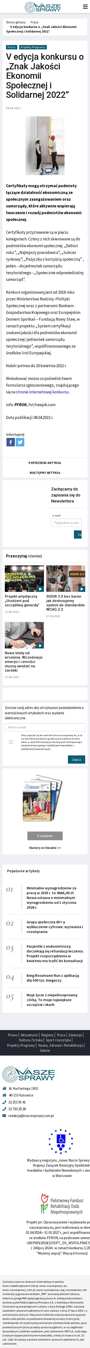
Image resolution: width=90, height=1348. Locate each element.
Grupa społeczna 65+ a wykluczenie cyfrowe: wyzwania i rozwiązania (55, 926)
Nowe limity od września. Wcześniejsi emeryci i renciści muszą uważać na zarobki (23, 662)
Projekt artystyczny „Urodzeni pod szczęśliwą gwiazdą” (22, 600)
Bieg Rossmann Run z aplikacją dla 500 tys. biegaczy (53, 978)
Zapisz (80, 534)
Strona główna (16, 22)
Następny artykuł (45, 473)
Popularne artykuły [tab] (23, 871)
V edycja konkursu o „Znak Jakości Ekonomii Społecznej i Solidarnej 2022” (41, 29)
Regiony (47, 1035)
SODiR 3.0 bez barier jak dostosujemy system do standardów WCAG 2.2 (65, 603)
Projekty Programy (33, 47)
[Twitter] (20, 442)
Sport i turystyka (58, 1040)
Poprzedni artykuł (45, 463)
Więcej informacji (75, 1253)
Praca (34, 22)
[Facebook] (10, 442)
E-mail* (57, 515)
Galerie (45, 1050)
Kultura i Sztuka (30, 1040)
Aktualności (29, 1035)
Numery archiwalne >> (45, 848)
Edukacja (75, 1035)
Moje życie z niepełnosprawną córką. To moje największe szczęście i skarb (52, 999)
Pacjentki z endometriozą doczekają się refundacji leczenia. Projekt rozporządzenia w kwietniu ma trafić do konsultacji (55, 953)
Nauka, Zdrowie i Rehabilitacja (60, 1045)
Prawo (13, 1035)
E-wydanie (45, 835)
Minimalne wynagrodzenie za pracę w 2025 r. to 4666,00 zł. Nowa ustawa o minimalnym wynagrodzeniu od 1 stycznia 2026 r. (51, 897)
